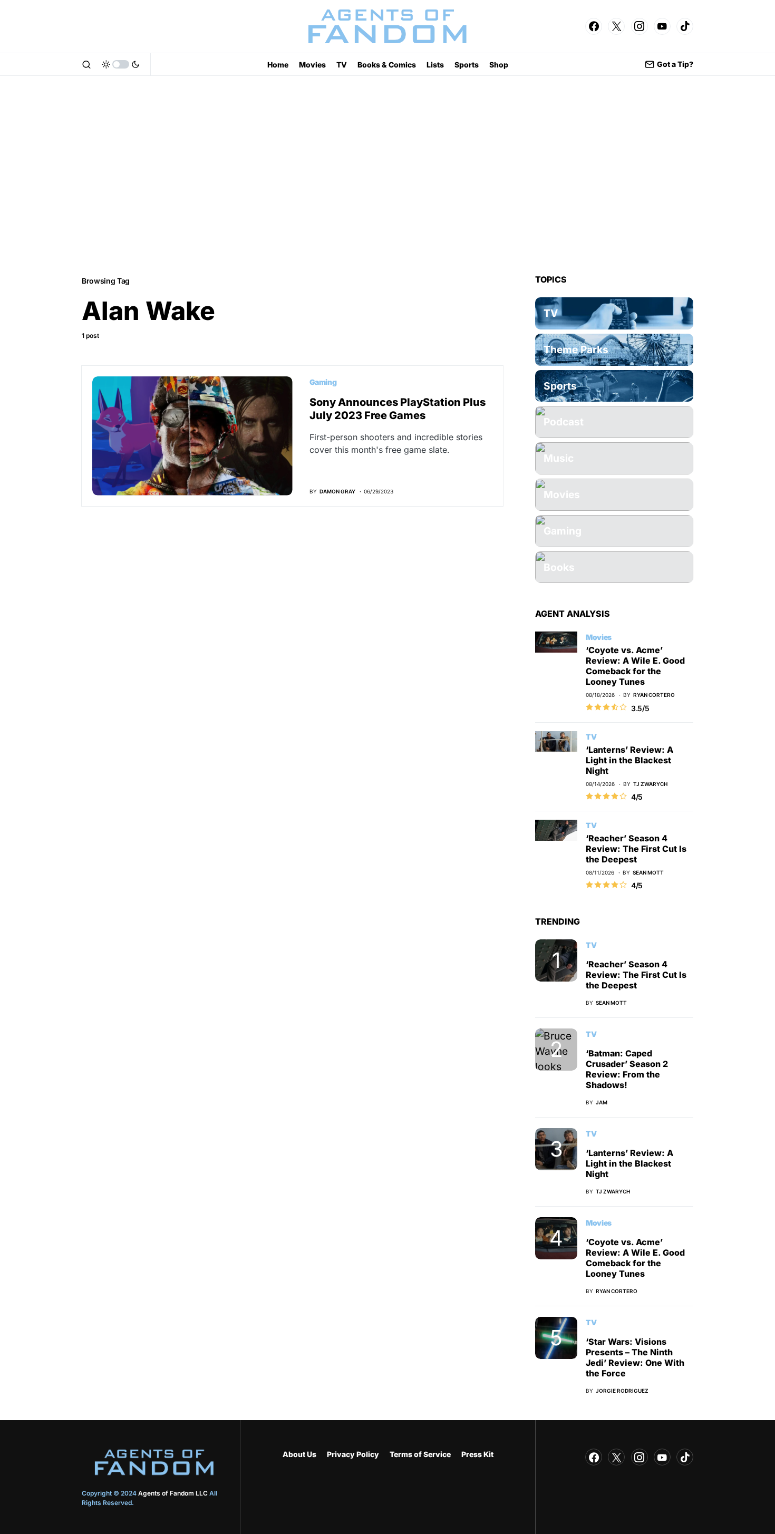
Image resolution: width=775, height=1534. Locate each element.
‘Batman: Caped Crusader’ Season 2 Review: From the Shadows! (627, 1069)
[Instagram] (639, 26)
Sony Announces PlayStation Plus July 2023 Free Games (397, 409)
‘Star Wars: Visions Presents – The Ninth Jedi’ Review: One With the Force (635, 1357)
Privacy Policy (353, 1454)
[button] (86, 64)
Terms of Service (420, 1454)
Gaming (323, 381)
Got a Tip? (675, 64)
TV (591, 736)
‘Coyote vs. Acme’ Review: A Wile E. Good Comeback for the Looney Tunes (635, 666)
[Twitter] (616, 26)
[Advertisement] (387, 175)
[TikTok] (684, 26)
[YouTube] (662, 26)
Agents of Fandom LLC (173, 1493)
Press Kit (477, 1454)
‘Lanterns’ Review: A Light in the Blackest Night (629, 760)
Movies (599, 637)
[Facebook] (593, 26)
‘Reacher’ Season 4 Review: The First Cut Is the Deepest (636, 849)
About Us (299, 1454)
